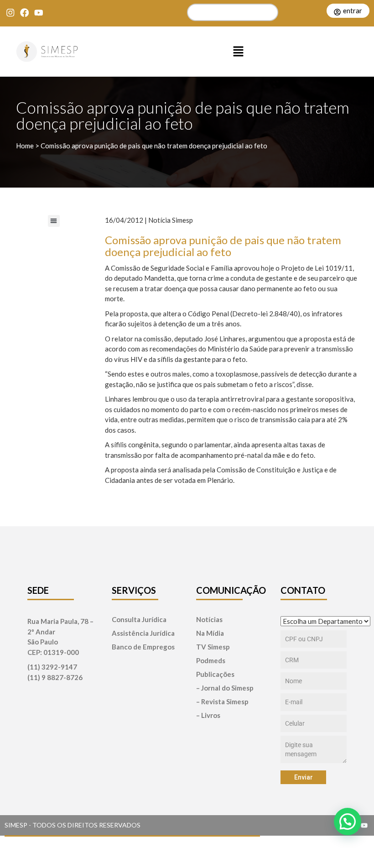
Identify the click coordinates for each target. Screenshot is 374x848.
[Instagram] (10, 12)
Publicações (215, 674)
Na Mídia (210, 633)
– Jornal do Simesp (225, 688)
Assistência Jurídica (143, 633)
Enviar (303, 777)
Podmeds (210, 660)
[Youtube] (38, 12)
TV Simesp (213, 647)
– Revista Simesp (222, 701)
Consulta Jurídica (139, 619)
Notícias (209, 619)
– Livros (208, 715)
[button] (238, 51)
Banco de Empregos (143, 647)
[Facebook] (24, 12)
